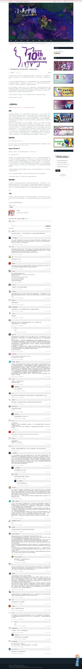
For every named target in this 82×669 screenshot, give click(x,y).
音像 (33, 40)
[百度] (59, 53)
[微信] (54, 53)
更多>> (27, 218)
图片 (21, 40)
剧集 (39, 40)
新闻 (16, 40)
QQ (16, 218)
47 (50, 69)
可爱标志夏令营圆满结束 (19, 1)
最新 (46, 228)
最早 (48, 228)
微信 (13, 218)
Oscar (13, 612)
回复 (49, 235)
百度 (24, 218)
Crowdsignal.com (63, 175)
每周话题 (49, 72)
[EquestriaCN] (41, 20)
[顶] (45, 235)
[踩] (47, 235)
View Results (62, 174)
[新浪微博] (58, 53)
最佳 (50, 228)
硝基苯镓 (13, 263)
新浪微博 (20, 218)
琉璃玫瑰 (12, 72)
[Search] (71, 40)
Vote (58, 170)
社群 (45, 40)
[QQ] (56, 53)
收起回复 (49, 320)
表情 (12, 226)
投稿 (51, 40)
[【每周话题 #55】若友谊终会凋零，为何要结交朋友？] (30, 57)
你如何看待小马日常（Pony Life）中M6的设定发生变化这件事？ (24, 107)
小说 (27, 40)
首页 (11, 40)
